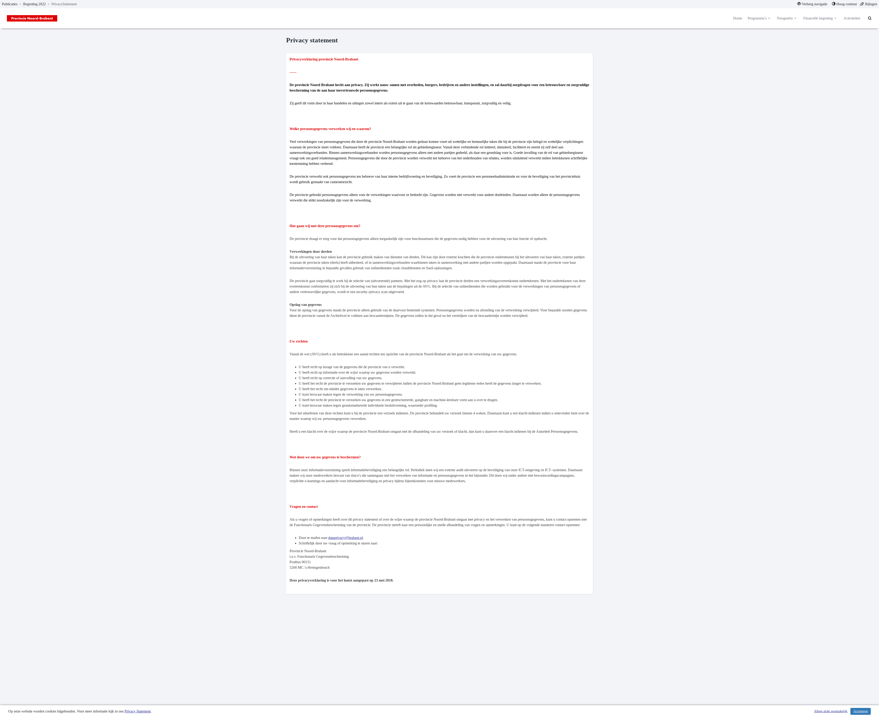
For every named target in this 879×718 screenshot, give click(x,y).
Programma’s (757, 18)
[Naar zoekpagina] (869, 18)
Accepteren (860, 711)
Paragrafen (785, 18)
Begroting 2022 (34, 4)
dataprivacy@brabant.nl (345, 538)
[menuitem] (812, 4)
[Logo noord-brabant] (32, 18)
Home (737, 18)
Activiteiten (852, 18)
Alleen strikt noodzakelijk (830, 711)
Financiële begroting (818, 18)
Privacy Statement (138, 711)
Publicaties (9, 4)
